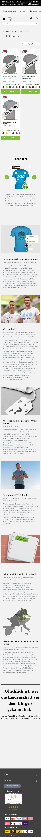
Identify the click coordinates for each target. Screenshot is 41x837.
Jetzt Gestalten (11, 91)
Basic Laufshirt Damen (29, 76)
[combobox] (20, 23)
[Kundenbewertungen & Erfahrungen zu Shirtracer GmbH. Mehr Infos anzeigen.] (13, 803)
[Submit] (36, 23)
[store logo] (10, 19)
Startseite (6, 31)
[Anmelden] (31, 18)
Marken (14, 31)
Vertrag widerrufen (13, 786)
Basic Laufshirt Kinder (9, 76)
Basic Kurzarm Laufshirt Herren (10, 123)
